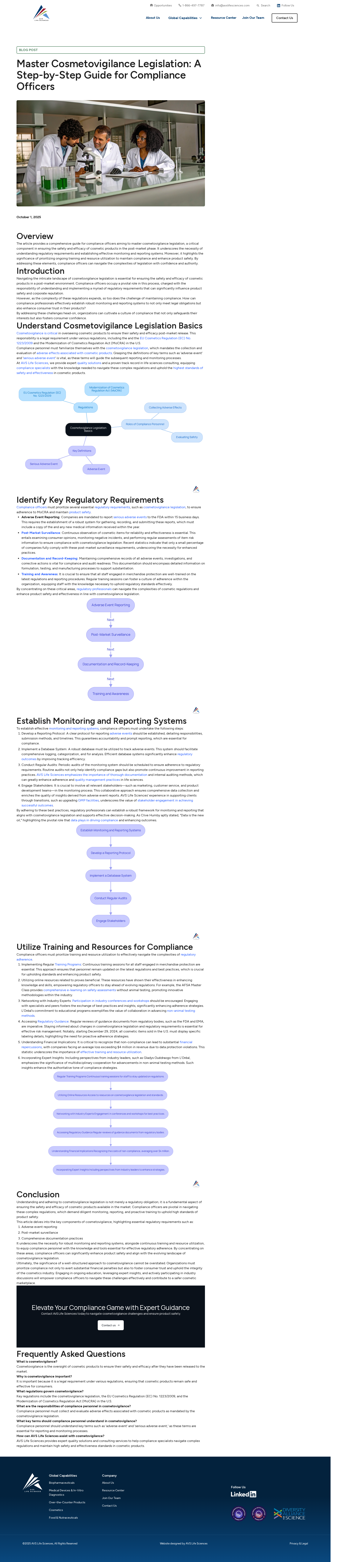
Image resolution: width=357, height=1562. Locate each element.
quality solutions (89, 363)
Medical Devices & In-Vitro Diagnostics (66, 1493)
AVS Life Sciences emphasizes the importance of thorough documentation (92, 775)
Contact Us (284, 18)
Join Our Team (253, 18)
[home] (41, 13)
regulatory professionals (94, 589)
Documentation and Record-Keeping (49, 558)
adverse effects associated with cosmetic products (74, 353)
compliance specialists (33, 368)
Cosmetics (56, 1510)
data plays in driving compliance (94, 820)
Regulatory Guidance (53, 1021)
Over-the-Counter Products (67, 1502)
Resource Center (223, 18)
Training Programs (68, 964)
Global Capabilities (182, 18)
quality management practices (97, 780)
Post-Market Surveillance (40, 533)
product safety (80, 512)
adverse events (121, 733)
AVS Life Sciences (34, 363)
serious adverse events (130, 517)
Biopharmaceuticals (62, 1483)
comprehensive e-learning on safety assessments (79, 990)
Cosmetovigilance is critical (37, 333)
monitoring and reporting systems (74, 728)
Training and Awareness (39, 574)
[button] (185, 18)
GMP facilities (88, 800)
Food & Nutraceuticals (63, 1517)
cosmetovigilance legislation (127, 348)
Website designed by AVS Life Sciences (183, 1543)
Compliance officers (32, 507)
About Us (153, 18)
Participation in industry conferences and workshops (110, 1001)
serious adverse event (39, 358)
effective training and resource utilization (110, 1052)
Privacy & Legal (299, 1543)
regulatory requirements (112, 507)
